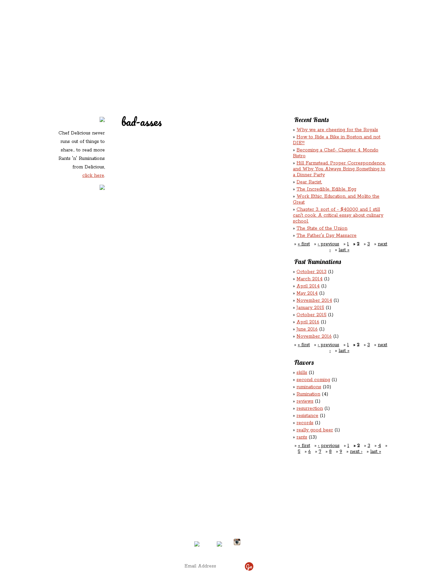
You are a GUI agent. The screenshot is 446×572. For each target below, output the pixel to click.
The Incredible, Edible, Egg (326, 189)
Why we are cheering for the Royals (337, 130)
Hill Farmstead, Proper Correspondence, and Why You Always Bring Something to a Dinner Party (339, 169)
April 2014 (308, 286)
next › (356, 452)
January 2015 (310, 308)
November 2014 (314, 300)
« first (304, 244)
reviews (304, 401)
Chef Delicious (295, 55)
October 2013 (311, 272)
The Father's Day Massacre (326, 236)
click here (93, 175)
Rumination (308, 394)
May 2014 (307, 293)
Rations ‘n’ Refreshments (290, 42)
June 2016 (307, 329)
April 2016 (307, 322)
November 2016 (314, 336)
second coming (313, 380)
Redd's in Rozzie (135, 41)
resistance (307, 416)
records (304, 423)
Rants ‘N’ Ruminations (335, 42)
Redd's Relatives (181, 42)
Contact (182, 55)
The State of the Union (321, 228)
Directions (110, 539)
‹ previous (328, 244)
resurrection (309, 408)
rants (301, 437)
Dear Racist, (309, 182)
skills (301, 373)
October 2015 (311, 315)
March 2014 (309, 279)
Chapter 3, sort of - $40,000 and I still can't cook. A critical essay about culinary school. (338, 215)
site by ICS (325, 549)
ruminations (308, 387)
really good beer (314, 430)
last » (344, 250)
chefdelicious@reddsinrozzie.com (217, 518)
